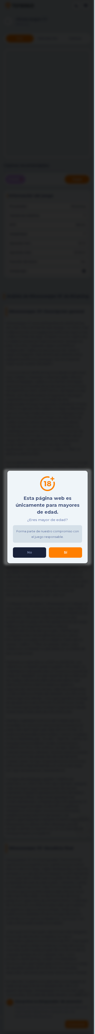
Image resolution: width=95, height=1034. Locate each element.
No (29, 552)
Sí (65, 552)
